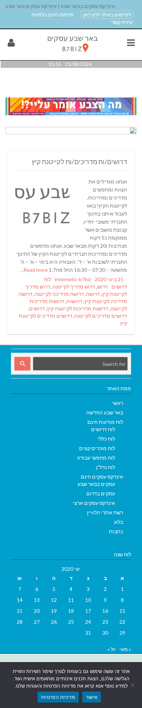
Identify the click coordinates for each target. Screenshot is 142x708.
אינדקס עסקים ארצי (94, 503)
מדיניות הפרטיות (58, 697)
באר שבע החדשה (104, 412)
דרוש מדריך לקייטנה (73, 286)
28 (20, 622)
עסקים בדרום (100, 493)
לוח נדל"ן (105, 467)
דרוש (102, 286)
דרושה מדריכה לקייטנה (59, 294)
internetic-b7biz (73, 279)
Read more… (34, 270)
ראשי (117, 403)
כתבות (116, 531)
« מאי (125, 649)
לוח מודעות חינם (105, 422)
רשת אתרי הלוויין (105, 512)
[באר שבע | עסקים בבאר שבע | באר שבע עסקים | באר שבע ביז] (72, 54)
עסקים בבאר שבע (96, 484)
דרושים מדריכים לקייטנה (100, 316)
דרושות (74, 301)
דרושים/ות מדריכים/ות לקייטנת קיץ (79, 162)
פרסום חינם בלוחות (53, 14)
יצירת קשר (122, 22)
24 (88, 622)
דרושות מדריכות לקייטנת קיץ (77, 308)
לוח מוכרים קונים (97, 448)
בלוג (118, 522)
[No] (133, 685)
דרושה (93, 294)
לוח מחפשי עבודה (96, 457)
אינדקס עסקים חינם (102, 476)
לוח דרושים (103, 429)
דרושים (37, 308)
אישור (91, 697)
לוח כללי (106, 439)
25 (71, 622)
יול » (111, 649)
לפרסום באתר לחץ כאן (107, 14)
